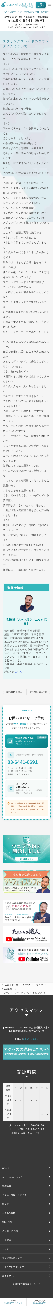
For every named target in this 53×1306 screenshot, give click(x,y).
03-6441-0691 (26, 20)
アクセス (6, 1240)
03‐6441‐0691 (30, 1039)
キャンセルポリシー (12, 1258)
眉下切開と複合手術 (38, 692)
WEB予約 (7, 1222)
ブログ (5, 1249)
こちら (18, 671)
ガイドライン (8, 1275)
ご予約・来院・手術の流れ (15, 1195)
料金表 (5, 1204)
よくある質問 (8, 1213)
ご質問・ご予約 (10, 1231)
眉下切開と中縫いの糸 (16, 692)
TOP (17, 985)
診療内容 (6, 1186)
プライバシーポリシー (13, 1266)
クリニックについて (12, 1177)
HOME (5, 1168)
